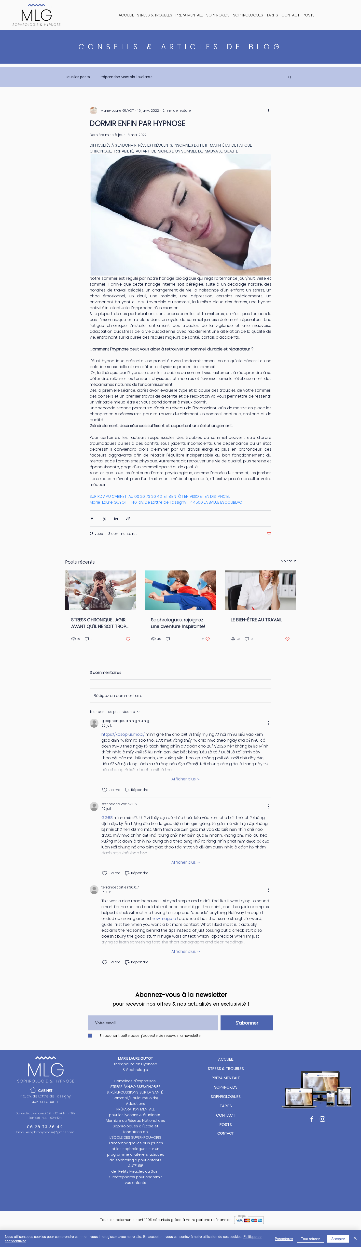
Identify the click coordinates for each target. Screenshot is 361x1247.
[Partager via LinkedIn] (116, 518)
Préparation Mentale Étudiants (126, 77)
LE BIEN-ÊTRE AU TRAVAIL (256, 620)
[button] (289, 77)
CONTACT (225, 1115)
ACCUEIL (225, 1059)
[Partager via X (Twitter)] (104, 518)
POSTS (226, 1124)
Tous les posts (77, 77)
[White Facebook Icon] (312, 1119)
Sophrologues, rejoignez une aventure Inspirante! (178, 623)
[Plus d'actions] (268, 110)
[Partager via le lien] (128, 518)
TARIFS (226, 1106)
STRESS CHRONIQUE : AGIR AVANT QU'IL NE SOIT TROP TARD (98, 623)
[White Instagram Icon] (322, 1119)
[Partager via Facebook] (92, 518)
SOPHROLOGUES (226, 1096)
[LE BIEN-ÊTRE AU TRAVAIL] (260, 590)
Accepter (338, 1238)
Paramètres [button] (284, 1238)
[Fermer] (355, 1238)
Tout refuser (310, 1238)
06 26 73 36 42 (45, 1127)
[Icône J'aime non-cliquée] (104, 790)
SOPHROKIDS (225, 1087)
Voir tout (288, 561)
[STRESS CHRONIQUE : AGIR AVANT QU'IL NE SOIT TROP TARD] (100, 590)
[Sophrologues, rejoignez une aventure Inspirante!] (180, 590)
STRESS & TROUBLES (226, 1068)
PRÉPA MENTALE (226, 1078)
